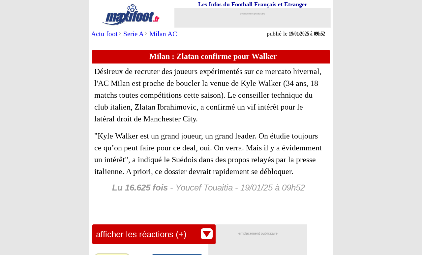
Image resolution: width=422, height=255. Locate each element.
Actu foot (104, 34)
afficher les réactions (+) (141, 234)
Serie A (133, 34)
